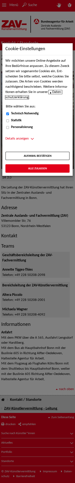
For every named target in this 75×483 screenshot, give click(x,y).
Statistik (16, 120)
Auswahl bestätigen (37, 156)
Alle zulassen (37, 168)
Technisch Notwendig (25, 113)
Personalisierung (22, 127)
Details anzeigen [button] (17, 138)
